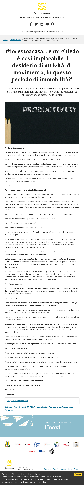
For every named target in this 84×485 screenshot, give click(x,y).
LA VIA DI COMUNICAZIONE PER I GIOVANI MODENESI (42, 17)
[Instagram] (42, 24)
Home (5, 40)
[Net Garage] (66, 445)
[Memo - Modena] (32, 451)
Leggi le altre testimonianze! (17, 400)
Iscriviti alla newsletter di (58, 426)
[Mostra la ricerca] (53, 24)
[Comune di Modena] (17, 444)
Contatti (59, 31)
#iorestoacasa (15, 40)
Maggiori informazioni (38, 482)
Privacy (76, 469)
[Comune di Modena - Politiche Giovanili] (8, 447)
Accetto (78, 474)
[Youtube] (47, 24)
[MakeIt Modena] (76, 446)
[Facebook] (31, 24)
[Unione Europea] (42, 451)
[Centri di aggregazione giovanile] (47, 445)
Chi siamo (25, 31)
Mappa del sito (66, 469)
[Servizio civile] (57, 446)
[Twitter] (36, 24)
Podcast (51, 31)
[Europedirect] (37, 446)
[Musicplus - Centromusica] (52, 453)
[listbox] (39, 30)
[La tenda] (27, 444)
